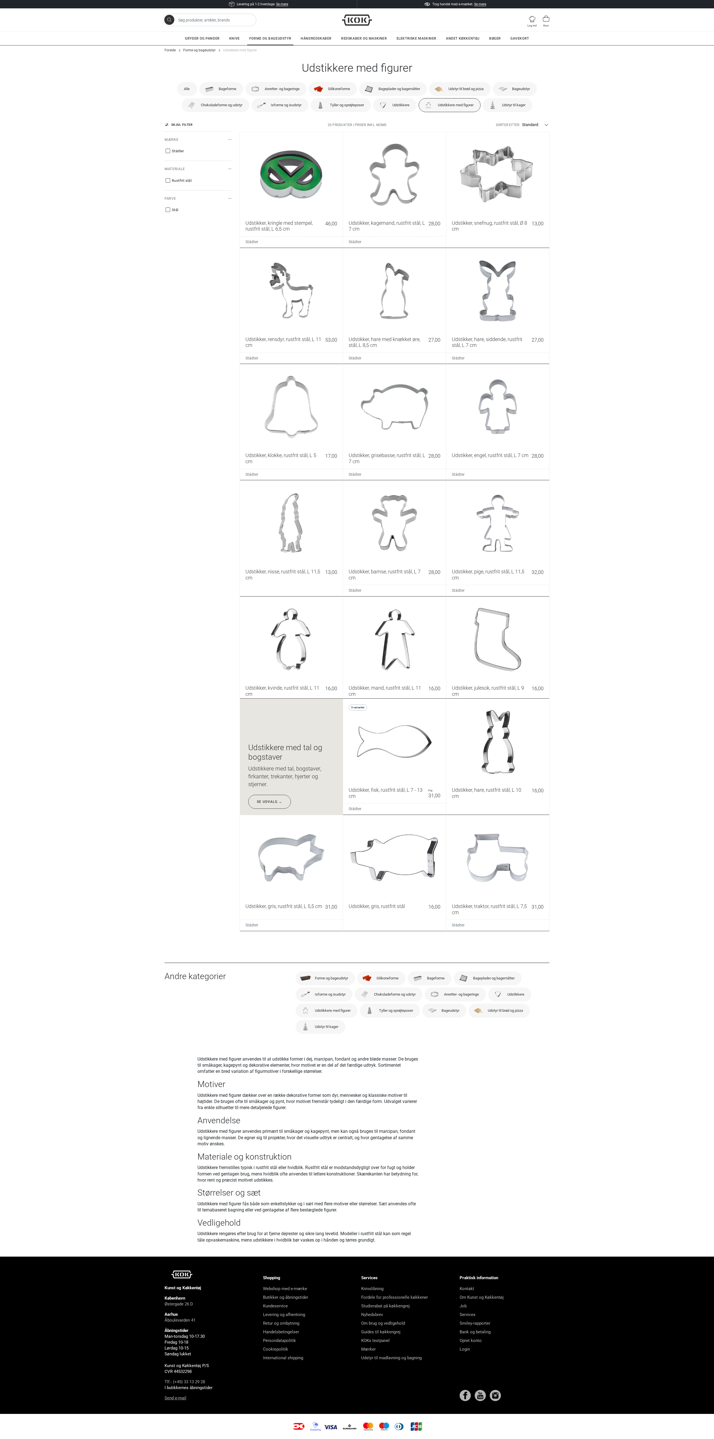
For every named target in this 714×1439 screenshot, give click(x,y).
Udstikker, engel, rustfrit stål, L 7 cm (490, 455)
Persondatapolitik (279, 1340)
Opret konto (471, 1340)
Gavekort (519, 38)
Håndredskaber (316, 38)
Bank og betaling (475, 1331)
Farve (170, 198)
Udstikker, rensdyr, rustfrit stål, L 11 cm (283, 342)
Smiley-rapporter (475, 1323)
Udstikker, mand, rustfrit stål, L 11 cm (385, 691)
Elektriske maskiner (416, 38)
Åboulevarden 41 (180, 1320)
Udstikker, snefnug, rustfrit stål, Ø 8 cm (489, 226)
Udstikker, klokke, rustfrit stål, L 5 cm (280, 458)
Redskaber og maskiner (364, 38)
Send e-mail (175, 1398)
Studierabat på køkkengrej (385, 1305)
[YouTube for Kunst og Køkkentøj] (481, 1395)
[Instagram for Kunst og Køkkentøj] (495, 1395)
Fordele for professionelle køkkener (394, 1297)
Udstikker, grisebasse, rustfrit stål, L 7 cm (387, 458)
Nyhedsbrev (372, 1314)
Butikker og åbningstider (285, 1297)
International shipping (283, 1357)
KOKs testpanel (375, 1340)
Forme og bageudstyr (270, 38)
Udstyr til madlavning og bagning (391, 1357)
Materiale (175, 169)
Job (463, 1305)
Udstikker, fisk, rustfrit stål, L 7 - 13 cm (386, 793)
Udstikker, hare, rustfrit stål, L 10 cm (486, 793)
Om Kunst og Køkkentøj (482, 1297)
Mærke (171, 139)
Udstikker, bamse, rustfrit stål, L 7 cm (385, 575)
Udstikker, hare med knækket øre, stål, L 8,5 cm (384, 342)
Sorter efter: (508, 125)
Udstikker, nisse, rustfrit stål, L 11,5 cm (282, 575)
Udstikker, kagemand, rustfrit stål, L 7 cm (387, 226)
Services (468, 1314)
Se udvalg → (269, 802)
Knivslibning (372, 1288)
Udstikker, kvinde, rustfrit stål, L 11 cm (282, 691)
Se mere (282, 4)
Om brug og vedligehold (383, 1323)
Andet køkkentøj (463, 38)
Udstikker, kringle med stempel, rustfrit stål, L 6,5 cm (279, 226)
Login (465, 1349)
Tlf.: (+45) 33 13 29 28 (185, 1381)
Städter (251, 242)
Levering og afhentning (284, 1314)
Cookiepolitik (275, 1349)
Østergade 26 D (179, 1304)
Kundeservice (275, 1305)
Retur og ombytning (281, 1323)
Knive (234, 38)
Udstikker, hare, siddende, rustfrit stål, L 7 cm (487, 342)
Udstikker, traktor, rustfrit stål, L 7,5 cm (489, 909)
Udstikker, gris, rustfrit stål (377, 906)
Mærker (368, 1349)
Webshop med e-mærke (285, 1288)
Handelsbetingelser (281, 1331)
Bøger (495, 38)
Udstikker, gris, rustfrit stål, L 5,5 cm (283, 906)
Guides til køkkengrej (381, 1331)
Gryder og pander (202, 38)
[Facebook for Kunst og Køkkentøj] (466, 1395)
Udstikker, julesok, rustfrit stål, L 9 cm (488, 691)
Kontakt (467, 1288)
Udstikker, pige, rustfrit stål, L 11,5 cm (488, 575)
